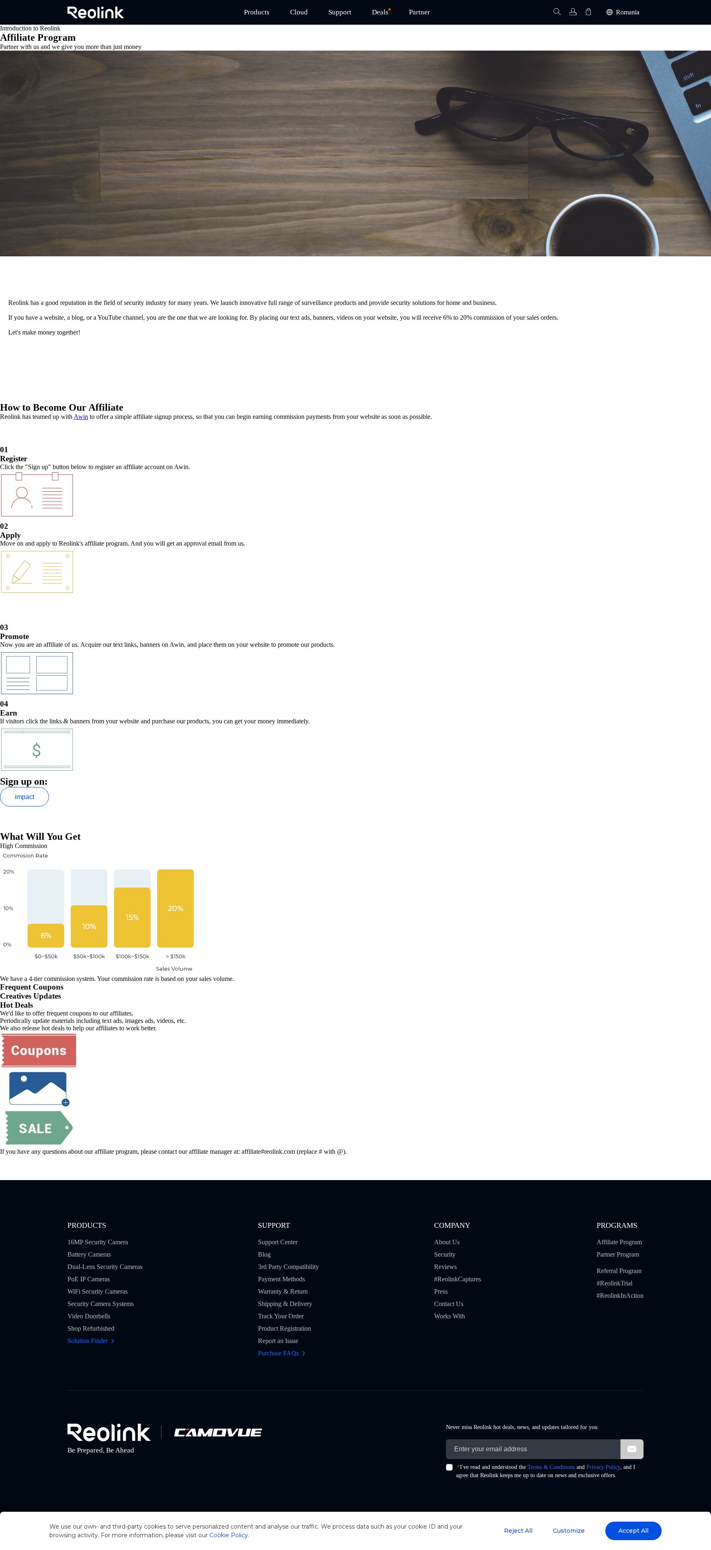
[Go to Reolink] (109, 1432)
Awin (81, 416)
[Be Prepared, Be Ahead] (95, 12)
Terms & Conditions (551, 1467)
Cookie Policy (228, 1535)
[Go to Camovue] (218, 1432)
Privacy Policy (603, 1467)
